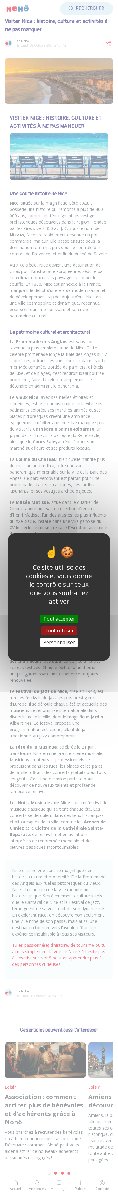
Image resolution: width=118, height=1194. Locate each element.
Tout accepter (59, 618)
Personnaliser (59, 642)
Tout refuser (59, 630)
